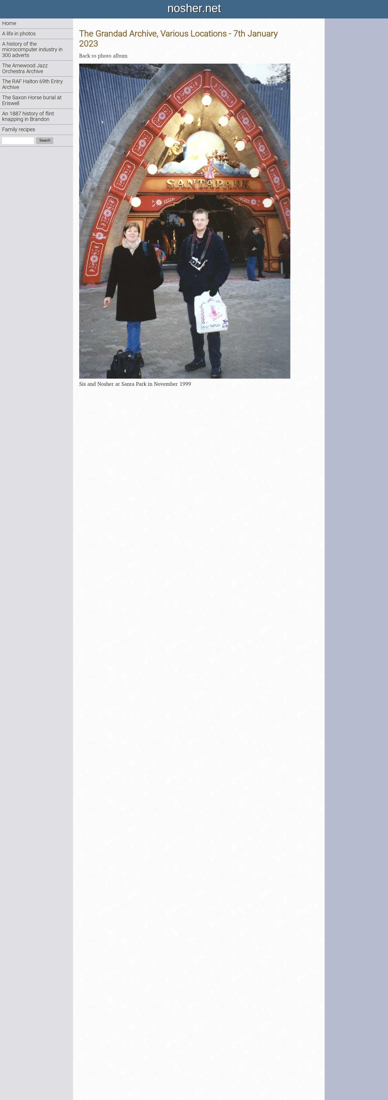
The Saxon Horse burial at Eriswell (31, 100)
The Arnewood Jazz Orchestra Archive (25, 68)
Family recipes (18, 129)
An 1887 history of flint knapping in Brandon (28, 117)
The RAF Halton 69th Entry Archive (32, 84)
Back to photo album (103, 55)
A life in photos (19, 34)
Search (44, 140)
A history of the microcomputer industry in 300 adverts (32, 50)
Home (9, 23)
